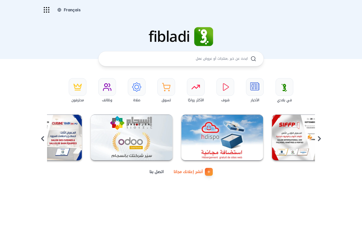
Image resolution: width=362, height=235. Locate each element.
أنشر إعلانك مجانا (188, 172)
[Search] (253, 58)
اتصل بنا (156, 172)
